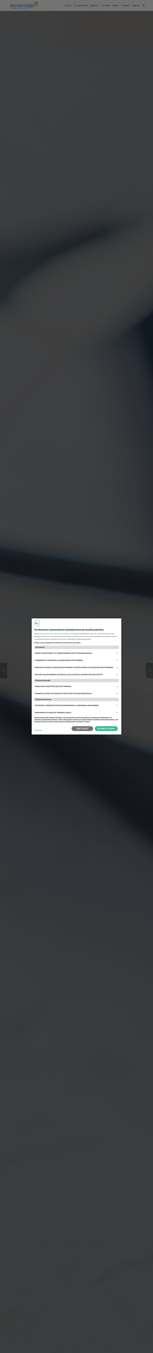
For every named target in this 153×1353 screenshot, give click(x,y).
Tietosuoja (38, 730)
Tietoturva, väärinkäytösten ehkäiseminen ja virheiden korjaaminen (67, 705)
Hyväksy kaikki (106, 728)
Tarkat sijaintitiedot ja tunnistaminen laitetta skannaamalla (63, 653)
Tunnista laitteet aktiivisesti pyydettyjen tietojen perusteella (63, 694)
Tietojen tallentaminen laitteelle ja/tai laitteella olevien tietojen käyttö (69, 675)
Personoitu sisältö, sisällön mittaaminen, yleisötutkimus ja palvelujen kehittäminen (74, 667)
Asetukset (82, 728)
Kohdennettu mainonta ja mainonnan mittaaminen (59, 660)
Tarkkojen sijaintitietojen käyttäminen (53, 686)
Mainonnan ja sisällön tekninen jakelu (53, 713)
